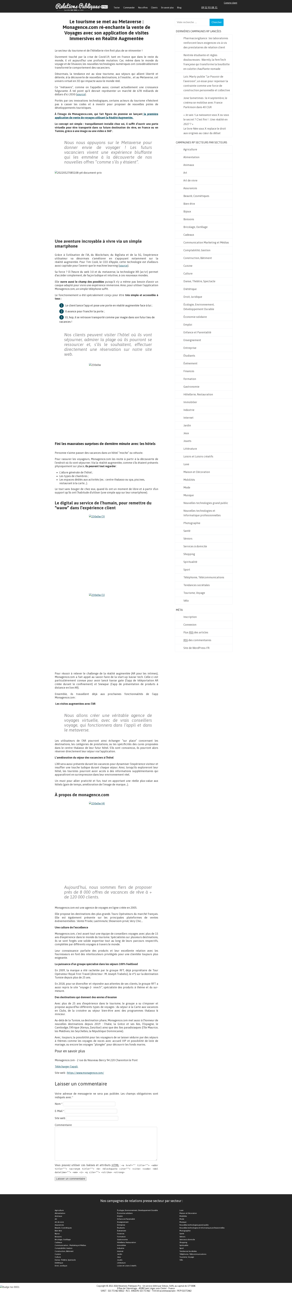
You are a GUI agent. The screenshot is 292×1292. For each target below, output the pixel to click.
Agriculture (190, 149)
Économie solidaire (195, 316)
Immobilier (190, 402)
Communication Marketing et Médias (206, 242)
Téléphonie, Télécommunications (203, 577)
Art (185, 172)
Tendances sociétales (196, 585)
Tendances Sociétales (188, 1251)
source (81, 94)
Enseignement (192, 340)
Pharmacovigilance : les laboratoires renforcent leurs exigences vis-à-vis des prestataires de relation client (205, 43)
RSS (236, 7)
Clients (154, 7)
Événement (190, 363)
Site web (60, 1118)
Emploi (187, 324)
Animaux (188, 165)
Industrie (188, 410)
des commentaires (197, 640)
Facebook (225, 7)
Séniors (187, 538)
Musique (188, 495)
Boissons (188, 219)
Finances (188, 371)
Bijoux (187, 211)
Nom (58, 1103)
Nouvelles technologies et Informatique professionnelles (202, 513)
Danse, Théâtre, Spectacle (199, 281)
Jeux (186, 433)
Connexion (189, 624)
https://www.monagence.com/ (85, 1072)
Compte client (230, 3)
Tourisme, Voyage (194, 592)
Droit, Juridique (192, 296)
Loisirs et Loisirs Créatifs (126, 1266)
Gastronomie (191, 386)
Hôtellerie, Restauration (198, 394)
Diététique (190, 289)
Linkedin (222, 7)
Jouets (187, 441)
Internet (188, 417)
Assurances (190, 188)
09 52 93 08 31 (209, 7)
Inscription (190, 616)
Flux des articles (195, 632)
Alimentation (191, 157)
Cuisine (187, 265)
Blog (179, 7)
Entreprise (189, 347)
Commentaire (63, 1125)
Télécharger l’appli (66, 1066)
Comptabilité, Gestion (196, 250)
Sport (186, 569)
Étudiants (189, 355)
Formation (189, 378)
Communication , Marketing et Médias (70, 1245)
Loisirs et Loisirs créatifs (198, 456)
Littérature (190, 448)
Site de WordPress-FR (196, 647)
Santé (186, 530)
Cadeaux (188, 234)
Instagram (232, 7)
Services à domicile (195, 546)
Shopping (189, 554)
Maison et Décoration (196, 472)
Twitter (229, 7)
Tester (117, 7)
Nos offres (143, 7)
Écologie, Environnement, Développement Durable (198, 307)
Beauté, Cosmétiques (196, 196)
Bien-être (189, 203)
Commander (129, 7)
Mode (186, 487)
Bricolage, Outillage (195, 227)
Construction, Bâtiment (197, 258)
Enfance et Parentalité (197, 332)
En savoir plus (167, 7)
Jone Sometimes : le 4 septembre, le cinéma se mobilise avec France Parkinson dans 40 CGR (205, 102)
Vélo (186, 600)
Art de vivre (190, 180)
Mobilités (189, 479)
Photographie (191, 523)
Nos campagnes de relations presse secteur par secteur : (141, 1201)
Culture (188, 273)
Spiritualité (190, 561)
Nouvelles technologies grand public (205, 503)
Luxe (186, 464)
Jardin (187, 425)
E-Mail (59, 1111)
